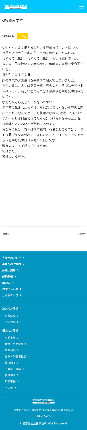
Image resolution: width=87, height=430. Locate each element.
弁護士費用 (9, 270)
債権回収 (10, 362)
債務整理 (10, 375)
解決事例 (7, 276)
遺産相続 (10, 350)
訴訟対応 (10, 322)
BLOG (6, 282)
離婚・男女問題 (14, 344)
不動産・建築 (13, 369)
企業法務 (10, 315)
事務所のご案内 (11, 264)
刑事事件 (10, 381)
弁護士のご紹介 (11, 257)
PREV (6, 234)
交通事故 (10, 337)
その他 (9, 387)
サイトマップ (10, 295)
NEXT (81, 234)
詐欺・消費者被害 (15, 356)
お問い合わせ (10, 289)
